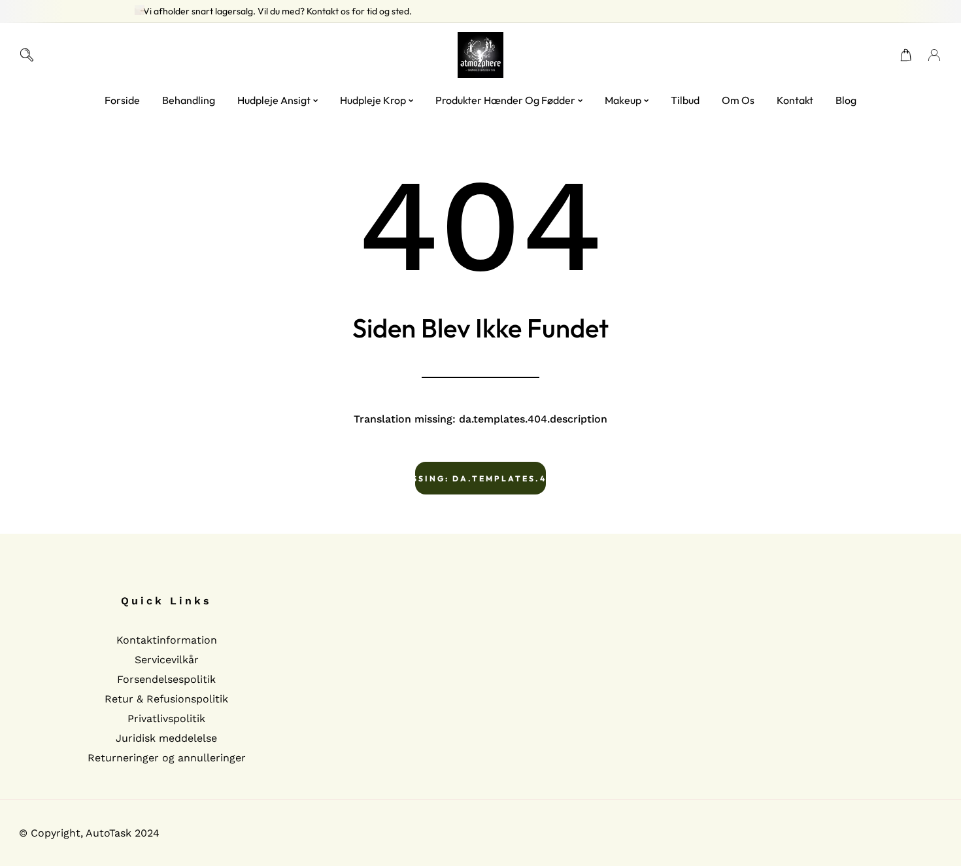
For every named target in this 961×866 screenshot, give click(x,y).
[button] (906, 54)
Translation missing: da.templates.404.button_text (480, 478)
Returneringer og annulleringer (167, 758)
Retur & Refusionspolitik (166, 699)
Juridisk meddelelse (166, 738)
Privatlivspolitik (166, 718)
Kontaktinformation (166, 640)
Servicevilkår (167, 659)
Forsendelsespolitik (166, 679)
